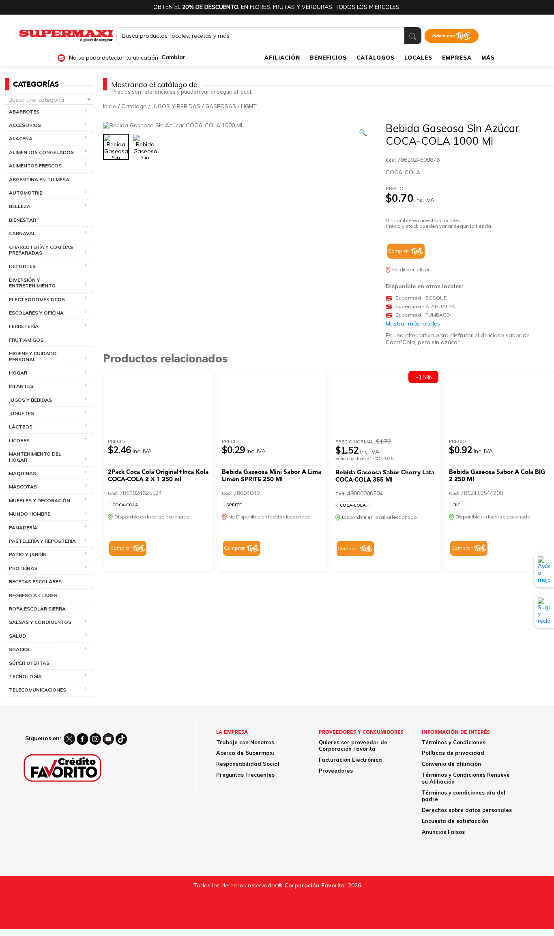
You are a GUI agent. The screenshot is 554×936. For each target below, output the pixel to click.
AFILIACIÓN (282, 57)
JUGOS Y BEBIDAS (176, 106)
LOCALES (418, 57)
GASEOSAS (220, 106)
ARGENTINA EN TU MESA (39, 179)
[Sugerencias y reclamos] (544, 610)
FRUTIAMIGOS (26, 340)
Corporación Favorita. (315, 885)
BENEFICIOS (328, 57)
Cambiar (173, 57)
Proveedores (336, 770)
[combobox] (49, 99)
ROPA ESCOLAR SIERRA (37, 609)
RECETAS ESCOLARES (35, 581)
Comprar (398, 251)
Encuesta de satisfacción (455, 821)
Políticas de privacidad (453, 753)
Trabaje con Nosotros (245, 742)
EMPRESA (457, 57)
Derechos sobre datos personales (467, 810)
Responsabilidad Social (247, 763)
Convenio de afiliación (451, 763)
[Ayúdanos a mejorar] (544, 569)
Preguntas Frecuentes (245, 774)
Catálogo (134, 106)
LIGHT (249, 106)
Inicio (109, 106)
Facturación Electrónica (350, 759)
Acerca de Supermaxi (245, 753)
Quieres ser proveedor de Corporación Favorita (353, 745)
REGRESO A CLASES (33, 595)
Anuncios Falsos (443, 832)
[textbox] (49, 99)
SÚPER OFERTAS (29, 663)
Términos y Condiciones (453, 742)
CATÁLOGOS (375, 57)
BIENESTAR (22, 220)
